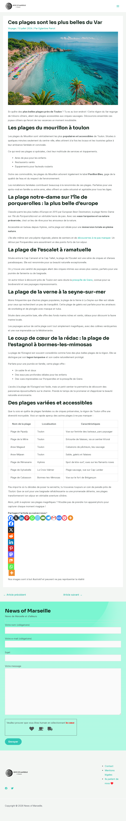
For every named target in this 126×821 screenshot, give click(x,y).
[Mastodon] (11, 554)
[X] (16, 518)
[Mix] (11, 560)
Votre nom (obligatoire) (17, 624)
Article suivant (72, 594)
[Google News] (59, 518)
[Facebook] (10, 518)
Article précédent (14, 594)
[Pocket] (64, 518)
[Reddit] (11, 536)
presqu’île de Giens (82, 279)
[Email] (43, 518)
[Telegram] (48, 518)
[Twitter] (12, 788)
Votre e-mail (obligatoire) (18, 638)
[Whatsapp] (32, 518)
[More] (70, 518)
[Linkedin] (21, 518)
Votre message (13, 666)
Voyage (12, 28)
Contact (109, 766)
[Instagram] (37, 518)
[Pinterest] (27, 518)
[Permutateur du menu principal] (118, 6)
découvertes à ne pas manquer (94, 237)
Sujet (7, 652)
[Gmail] (53, 518)
